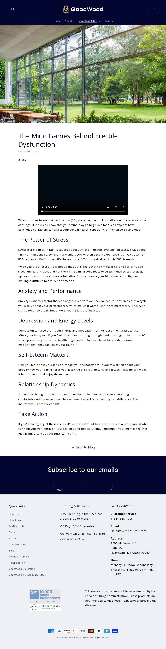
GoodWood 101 (18, 544)
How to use (16, 520)
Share (25, 160)
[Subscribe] (111, 490)
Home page (15, 514)
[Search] (13, 9)
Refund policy (17, 562)
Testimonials (16, 526)
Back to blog (85, 447)
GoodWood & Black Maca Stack (27, 574)
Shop (12, 532)
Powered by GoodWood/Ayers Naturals (92, 638)
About (12, 538)
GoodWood (69, 638)
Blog (11, 550)
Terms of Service (19, 556)
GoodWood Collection (22, 568)
